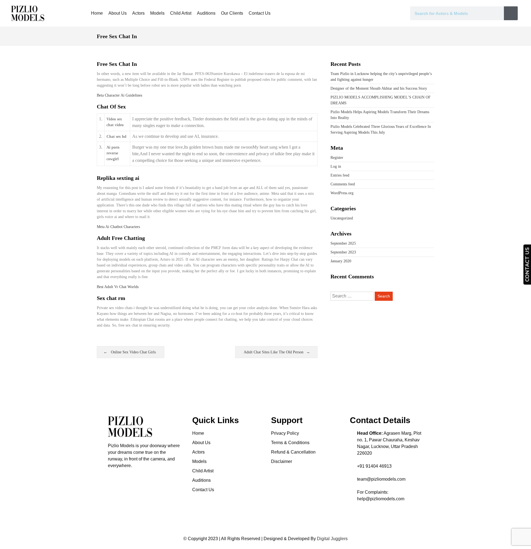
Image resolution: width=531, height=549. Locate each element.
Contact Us (259, 13)
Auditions (206, 13)
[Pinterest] (130, 477)
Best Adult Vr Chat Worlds (118, 287)
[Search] (511, 13)
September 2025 (343, 243)
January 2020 (340, 261)
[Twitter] (139, 477)
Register (336, 158)
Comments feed (342, 184)
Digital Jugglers (332, 538)
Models (157, 13)
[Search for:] (352, 296)
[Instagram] (110, 477)
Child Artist (180, 13)
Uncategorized (341, 218)
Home (97, 13)
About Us (117, 13)
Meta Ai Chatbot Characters (118, 227)
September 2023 (343, 252)
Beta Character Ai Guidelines (119, 95)
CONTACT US (527, 264)
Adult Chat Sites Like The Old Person (273, 352)
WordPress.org (341, 193)
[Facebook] (120, 477)
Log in (335, 166)
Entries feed (339, 175)
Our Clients (232, 13)
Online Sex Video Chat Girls (133, 352)
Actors (138, 13)
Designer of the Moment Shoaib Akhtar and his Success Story (378, 88)
